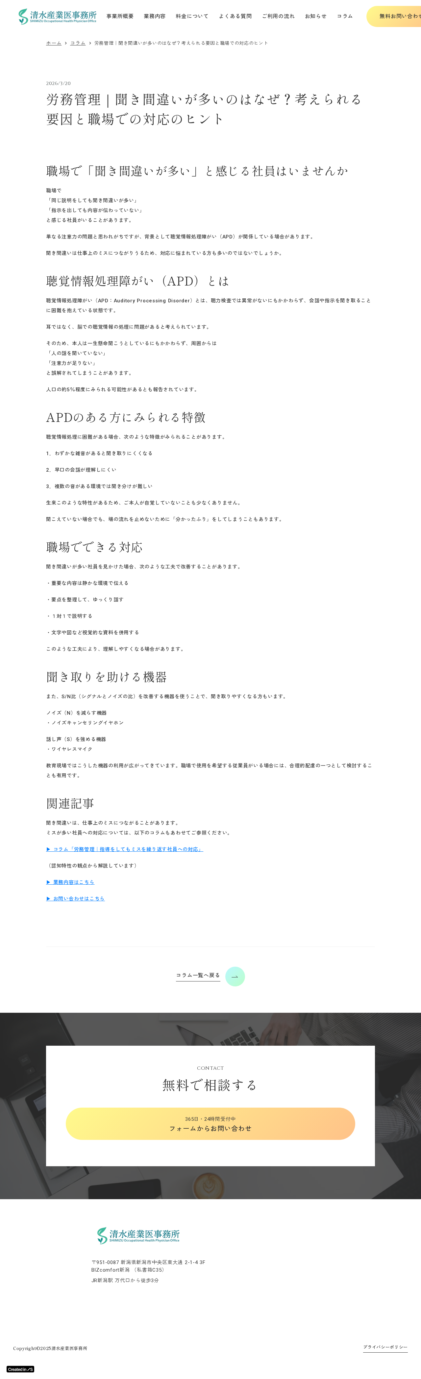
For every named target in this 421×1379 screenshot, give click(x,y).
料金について (192, 16)
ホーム (54, 43)
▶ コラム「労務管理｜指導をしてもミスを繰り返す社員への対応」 (124, 849)
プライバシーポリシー (385, 1347)
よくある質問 (235, 16)
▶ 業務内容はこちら (70, 882)
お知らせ (316, 16)
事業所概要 (120, 16)
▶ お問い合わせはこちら (75, 899)
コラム (345, 16)
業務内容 (155, 16)
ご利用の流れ (278, 16)
